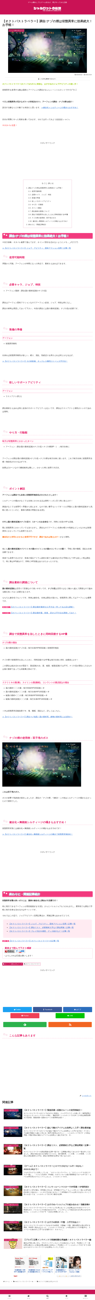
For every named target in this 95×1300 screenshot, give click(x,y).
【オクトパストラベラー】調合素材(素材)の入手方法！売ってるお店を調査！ (42, 607)
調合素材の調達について (41, 211)
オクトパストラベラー (33, 964)
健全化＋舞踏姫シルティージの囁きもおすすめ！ (50, 221)
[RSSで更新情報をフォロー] (70, 1024)
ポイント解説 (36, 208)
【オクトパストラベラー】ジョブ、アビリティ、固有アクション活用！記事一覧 (42, 924)
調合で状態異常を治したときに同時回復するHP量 (50, 214)
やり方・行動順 (37, 204)
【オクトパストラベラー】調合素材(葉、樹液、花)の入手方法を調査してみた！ (43, 613)
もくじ (44, 183)
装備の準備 (36, 198)
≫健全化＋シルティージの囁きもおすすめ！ (59, 107)
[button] (88, 627)
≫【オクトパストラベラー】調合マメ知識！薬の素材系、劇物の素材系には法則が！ (37, 717)
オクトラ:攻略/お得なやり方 (13, 964)
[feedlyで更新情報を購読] (25, 1024)
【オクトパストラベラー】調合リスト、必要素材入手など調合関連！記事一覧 (41, 927)
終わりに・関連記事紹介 (37, 224)
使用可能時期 (36, 191)
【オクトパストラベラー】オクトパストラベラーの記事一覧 (34, 941)
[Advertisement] (47, 161)
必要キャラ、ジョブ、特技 (41, 195)
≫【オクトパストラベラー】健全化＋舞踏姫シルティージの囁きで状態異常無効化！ (37, 834)
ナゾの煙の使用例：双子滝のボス (44, 218)
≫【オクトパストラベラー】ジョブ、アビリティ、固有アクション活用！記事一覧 (36, 248)
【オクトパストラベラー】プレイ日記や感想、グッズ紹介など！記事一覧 (39, 931)
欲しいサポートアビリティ (41, 201)
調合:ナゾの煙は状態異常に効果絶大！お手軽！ (45, 188)
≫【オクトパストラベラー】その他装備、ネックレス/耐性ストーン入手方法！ (35, 361)
